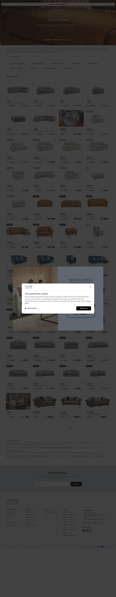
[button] (31, 308)
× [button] (90, 287)
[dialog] (58, 298)
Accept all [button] (84, 308)
